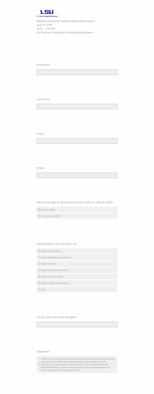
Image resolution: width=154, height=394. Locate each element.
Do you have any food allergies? (56, 317)
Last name (43, 99)
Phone (41, 168)
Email (40, 133)
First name (43, 65)
